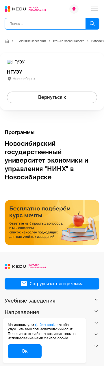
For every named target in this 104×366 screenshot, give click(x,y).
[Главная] (7, 41)
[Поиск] (92, 24)
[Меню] (94, 8)
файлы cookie (46, 325)
